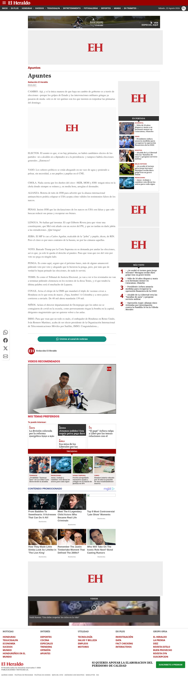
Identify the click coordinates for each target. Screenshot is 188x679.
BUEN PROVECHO (162, 650)
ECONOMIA (9, 643)
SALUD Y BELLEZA (87, 640)
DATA (118, 640)
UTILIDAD (83, 631)
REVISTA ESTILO (161, 646)
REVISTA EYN (160, 653)
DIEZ (155, 643)
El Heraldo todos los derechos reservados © (21, 668)
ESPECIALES (46, 643)
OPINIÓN (45, 650)
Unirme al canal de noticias (74, 339)
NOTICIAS (8, 631)
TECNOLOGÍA (85, 636)
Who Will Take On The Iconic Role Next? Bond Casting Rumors (100, 549)
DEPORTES (46, 636)
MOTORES (83, 646)
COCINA (44, 640)
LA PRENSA (159, 640)
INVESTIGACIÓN (124, 636)
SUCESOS (8, 646)
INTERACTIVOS (124, 646)
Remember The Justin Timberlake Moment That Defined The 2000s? (71, 549)
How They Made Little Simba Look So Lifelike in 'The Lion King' (42, 549)
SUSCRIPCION (160, 656)
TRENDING (46, 646)
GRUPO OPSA (160, 631)
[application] (72, 389)
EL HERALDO (160, 636)
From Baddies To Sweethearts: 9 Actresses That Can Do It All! (42, 514)
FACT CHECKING (124, 643)
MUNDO (7, 650)
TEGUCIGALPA (10, 640)
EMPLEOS (83, 643)
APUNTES (45, 653)
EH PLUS (120, 631)
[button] (5, 332)
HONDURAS (9, 636)
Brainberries (42, 521)
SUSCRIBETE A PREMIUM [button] (170, 665)
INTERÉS (45, 631)
